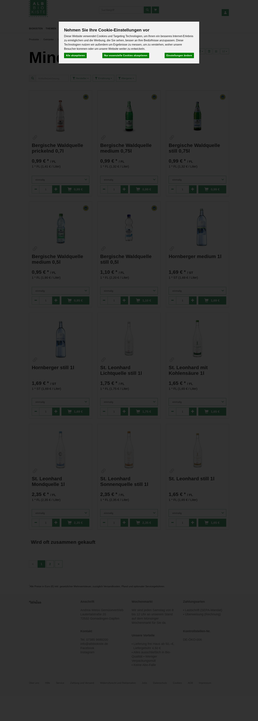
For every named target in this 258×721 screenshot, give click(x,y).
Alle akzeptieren (75, 55)
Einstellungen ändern (179, 55)
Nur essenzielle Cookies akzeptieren (125, 55)
